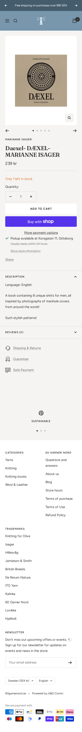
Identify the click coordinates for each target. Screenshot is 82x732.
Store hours (54, 490)
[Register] (70, 662)
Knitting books (15, 477)
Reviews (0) (14, 332)
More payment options (41, 233)
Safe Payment (23, 370)
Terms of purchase (59, 499)
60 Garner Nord (16, 602)
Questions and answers (56, 463)
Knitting (11, 468)
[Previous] (7, 130)
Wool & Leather (16, 485)
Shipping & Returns (27, 348)
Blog (48, 482)
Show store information (25, 251)
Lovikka (10, 610)
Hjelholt (11, 619)
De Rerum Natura (18, 577)
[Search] (15, 21)
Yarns (9, 460)
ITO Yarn (11, 586)
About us (52, 474)
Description (14, 276)
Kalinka (10, 594)
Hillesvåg (11, 552)
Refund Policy (55, 515)
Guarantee (20, 359)
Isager (9, 544)
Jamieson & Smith (18, 561)
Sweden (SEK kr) (18, 680)
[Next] (75, 130)
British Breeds (15, 569)
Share (9, 260)
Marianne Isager (18, 139)
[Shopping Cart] (74, 21)
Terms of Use (55, 507)
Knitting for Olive (17, 536)
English (43, 680)
